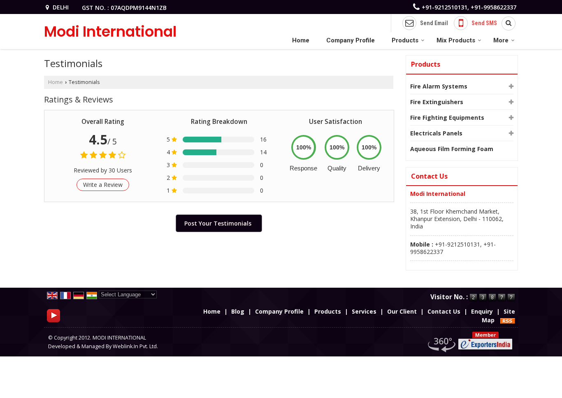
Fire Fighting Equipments (447, 117)
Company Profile (350, 40)
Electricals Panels (436, 133)
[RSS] (507, 320)
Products (405, 40)
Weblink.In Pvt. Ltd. (135, 346)
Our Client (402, 311)
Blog (237, 311)
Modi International (110, 31)
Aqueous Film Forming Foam (451, 149)
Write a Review (103, 185)
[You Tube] (53, 315)
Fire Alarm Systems (438, 86)
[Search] (506, 23)
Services (364, 311)
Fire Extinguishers (436, 102)
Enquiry (482, 311)
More (501, 40)
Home (300, 40)
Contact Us (443, 311)
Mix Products (456, 40)
